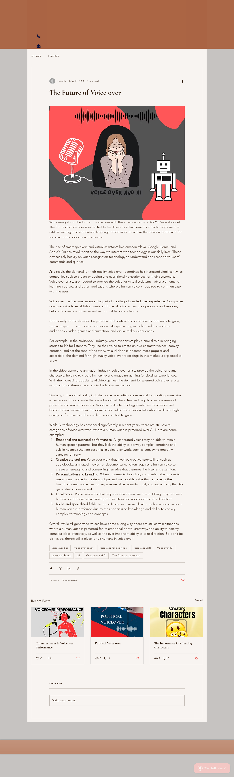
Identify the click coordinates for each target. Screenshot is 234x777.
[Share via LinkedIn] (69, 568)
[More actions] (182, 81)
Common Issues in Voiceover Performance (54, 645)
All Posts (36, 56)
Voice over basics (61, 555)
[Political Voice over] (117, 622)
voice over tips (60, 547)
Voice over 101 (165, 547)
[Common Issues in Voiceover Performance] (57, 622)
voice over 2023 (142, 547)
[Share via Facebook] (51, 568)
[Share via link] (78, 568)
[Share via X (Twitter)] (60, 568)
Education (54, 56)
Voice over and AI (96, 555)
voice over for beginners (113, 547)
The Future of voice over (126, 555)
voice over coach (83, 547)
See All (199, 600)
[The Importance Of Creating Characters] (176, 622)
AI (78, 555)
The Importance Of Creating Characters (173, 645)
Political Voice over (108, 643)
